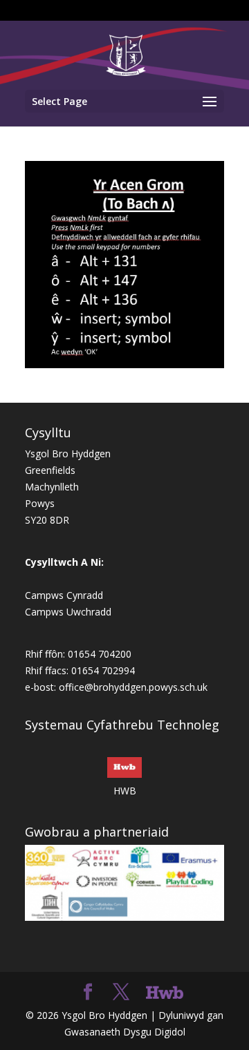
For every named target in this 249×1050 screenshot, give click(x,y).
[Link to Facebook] (88, 992)
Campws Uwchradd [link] (68, 611)
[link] (125, 54)
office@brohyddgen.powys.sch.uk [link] (133, 687)
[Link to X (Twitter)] (121, 992)
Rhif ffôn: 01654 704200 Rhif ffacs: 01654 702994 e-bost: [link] (80, 670)
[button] (124, 101)
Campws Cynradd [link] (64, 595)
